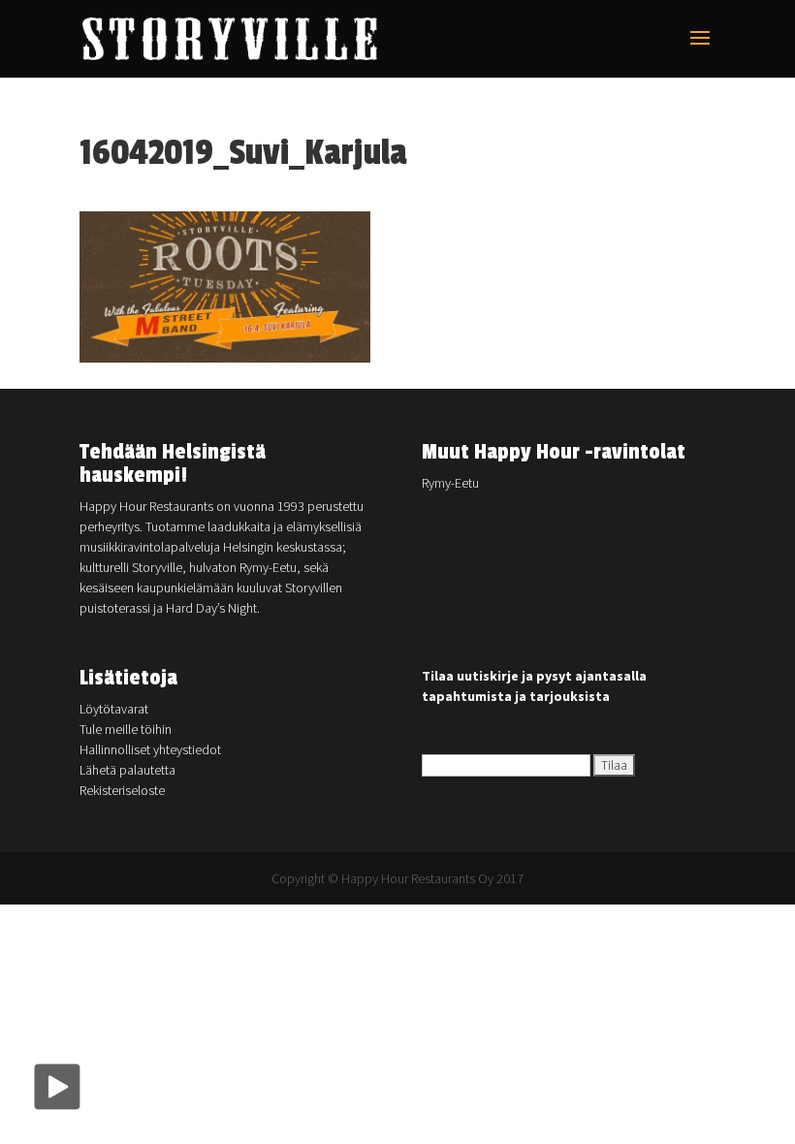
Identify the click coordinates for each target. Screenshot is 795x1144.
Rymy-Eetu (450, 483)
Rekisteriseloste (122, 790)
